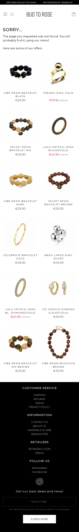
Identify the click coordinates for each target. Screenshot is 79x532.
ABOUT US (39, 425)
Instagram (39, 467)
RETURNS (39, 399)
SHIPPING (40, 394)
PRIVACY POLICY (39, 406)
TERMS (39, 403)
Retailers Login (39, 448)
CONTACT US (39, 421)
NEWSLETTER (39, 434)
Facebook (39, 471)
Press (39, 452)
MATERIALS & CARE (39, 430)
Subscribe (39, 519)
